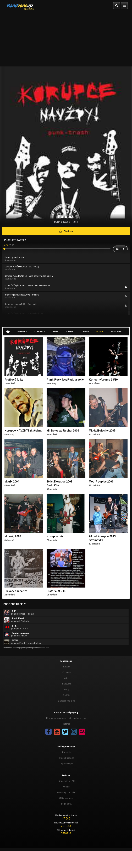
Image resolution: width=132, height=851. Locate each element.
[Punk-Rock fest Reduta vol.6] (66, 356)
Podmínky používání (66, 792)
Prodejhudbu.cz (66, 758)
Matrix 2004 (11, 481)
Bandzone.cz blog (66, 701)
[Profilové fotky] (23, 356)
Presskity (66, 752)
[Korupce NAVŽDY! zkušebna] (23, 407)
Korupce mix (55, 536)
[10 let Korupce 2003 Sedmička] (66, 458)
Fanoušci (66, 684)
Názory (70, 331)
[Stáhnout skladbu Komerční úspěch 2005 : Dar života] (125, 305)
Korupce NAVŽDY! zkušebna (23, 430)
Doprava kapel (66, 763)
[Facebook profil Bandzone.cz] (48, 732)
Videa (85, 331)
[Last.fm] (82, 732)
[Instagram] (74, 732)
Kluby (66, 689)
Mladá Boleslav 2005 (102, 430)
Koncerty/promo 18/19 (103, 379)
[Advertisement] (66, 37)
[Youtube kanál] (57, 732)
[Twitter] (65, 732)
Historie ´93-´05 (56, 591)
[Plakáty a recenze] (23, 568)
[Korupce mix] (66, 513)
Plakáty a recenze (15, 591)
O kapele (40, 331)
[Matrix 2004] (23, 458)
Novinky (22, 331)
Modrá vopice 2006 (101, 481)
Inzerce (66, 724)
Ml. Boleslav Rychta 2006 (63, 430)
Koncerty (117, 331)
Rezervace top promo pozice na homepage (66, 718)
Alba (55, 331)
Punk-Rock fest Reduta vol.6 (65, 379)
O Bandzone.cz (66, 798)
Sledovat (68, 231)
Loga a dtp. (66, 804)
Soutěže (66, 695)
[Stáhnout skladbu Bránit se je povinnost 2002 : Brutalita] (125, 296)
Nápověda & (66, 781)
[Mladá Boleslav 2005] (108, 407)
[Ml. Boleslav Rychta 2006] (66, 407)
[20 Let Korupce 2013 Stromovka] (108, 513)
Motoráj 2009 (12, 536)
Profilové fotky (13, 379)
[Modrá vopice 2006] (108, 458)
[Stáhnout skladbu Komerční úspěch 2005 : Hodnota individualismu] (125, 287)
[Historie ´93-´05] (66, 568)
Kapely (66, 667)
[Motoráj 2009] (23, 513)
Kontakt (66, 787)
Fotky (99, 331)
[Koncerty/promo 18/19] (108, 356)
